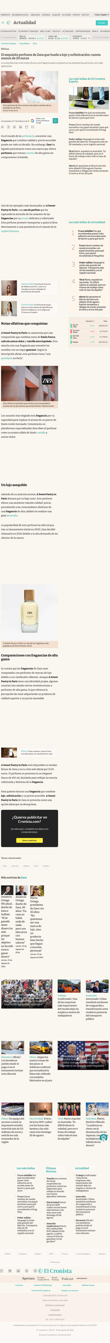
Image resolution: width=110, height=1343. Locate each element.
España (46, 866)
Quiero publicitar (32, 840)
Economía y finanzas (28, 31)
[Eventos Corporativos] (43, 1279)
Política (56, 31)
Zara (35, 43)
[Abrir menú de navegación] (3, 23)
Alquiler (56, 15)
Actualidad (68, 31)
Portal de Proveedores (41, 1290)
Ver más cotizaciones (101, 37)
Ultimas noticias (8, 31)
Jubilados (35, 15)
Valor (105, 321)
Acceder (101, 23)
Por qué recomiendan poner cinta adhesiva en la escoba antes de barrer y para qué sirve (89, 115)
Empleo (76, 15)
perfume (15, 866)
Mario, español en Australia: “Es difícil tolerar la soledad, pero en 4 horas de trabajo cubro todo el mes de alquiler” (87, 155)
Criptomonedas (82, 31)
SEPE (51, 1254)
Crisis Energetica (83, 1254)
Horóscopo (55, 1262)
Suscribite (67, 1285)
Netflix (85, 15)
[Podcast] (67, 1278)
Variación (89, 321)
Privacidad (55, 1310)
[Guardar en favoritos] (55, 120)
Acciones (66, 15)
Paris (36, 866)
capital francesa (10, 231)
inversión (12, 515)
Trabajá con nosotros (69, 1290)
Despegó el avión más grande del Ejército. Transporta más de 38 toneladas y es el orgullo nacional (88, 142)
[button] (103, 1138)
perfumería (28, 136)
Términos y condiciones (55, 1305)
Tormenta (5, 15)
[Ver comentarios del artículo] (32, 127)
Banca (95, 31)
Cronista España (8, 43)
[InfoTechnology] (82, 1279)
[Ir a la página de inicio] (9, 23)
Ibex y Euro (45, 31)
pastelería (6, 358)
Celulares (23, 1254)
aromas (30, 153)
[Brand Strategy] (55, 1279)
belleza (26, 866)
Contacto (19, 1285)
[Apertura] (28, 1279)
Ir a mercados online (8, 37)
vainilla (41, 432)
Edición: (101, 15)
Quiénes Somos (88, 1285)
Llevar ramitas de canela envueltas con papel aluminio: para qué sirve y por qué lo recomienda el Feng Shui (88, 128)
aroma (25, 218)
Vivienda (46, 15)
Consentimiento (55, 1315)
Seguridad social (20, 15)
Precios (65, 1254)
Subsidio (101, 1254)
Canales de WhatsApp (43, 1285)
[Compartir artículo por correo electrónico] (26, 127)
